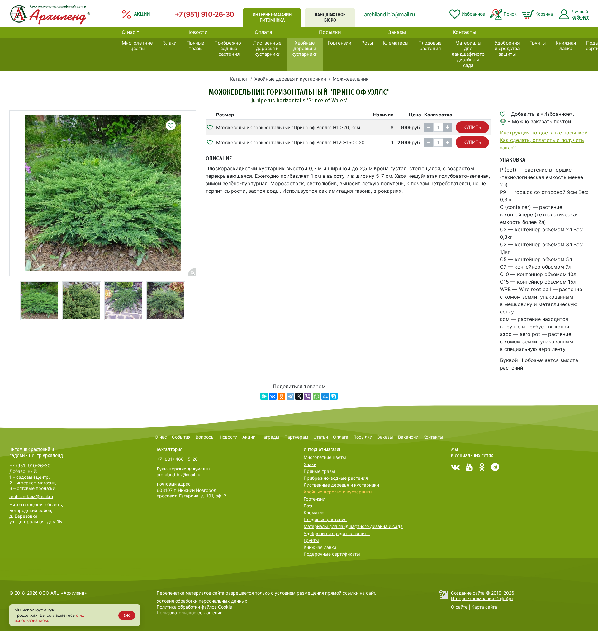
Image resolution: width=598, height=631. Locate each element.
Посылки (330, 32)
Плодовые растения (430, 45)
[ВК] (455, 467)
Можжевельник (350, 79)
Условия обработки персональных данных (202, 601)
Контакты (464, 32)
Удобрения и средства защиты (507, 48)
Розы (367, 43)
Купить (472, 127)
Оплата (263, 32)
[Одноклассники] (281, 396)
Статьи (320, 437)
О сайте (459, 607)
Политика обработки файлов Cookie (194, 607)
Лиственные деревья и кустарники (267, 48)
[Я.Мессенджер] (264, 396)
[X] (299, 396)
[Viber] (307, 396)
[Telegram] (290, 396)
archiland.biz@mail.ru (389, 14)
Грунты (537, 43)
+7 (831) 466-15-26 (177, 459)
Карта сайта (484, 607)
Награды (269, 437)
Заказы (397, 32)
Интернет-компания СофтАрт (482, 598)
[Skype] (334, 396)
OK (127, 615)
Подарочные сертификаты (332, 554)
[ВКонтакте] (273, 396)
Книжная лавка (566, 45)
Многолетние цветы (137, 45)
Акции (248, 437)
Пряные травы (195, 45)
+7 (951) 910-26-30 (204, 14)
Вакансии (408, 437)
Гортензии (339, 43)
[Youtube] (469, 467)
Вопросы (205, 437)
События (181, 437)
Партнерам (296, 437)
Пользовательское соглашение (189, 612)
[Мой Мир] (325, 396)
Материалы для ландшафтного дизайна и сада (468, 54)
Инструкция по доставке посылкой (544, 132)
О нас (128, 32)
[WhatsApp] (316, 396)
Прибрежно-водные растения (228, 48)
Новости (197, 32)
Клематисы (395, 43)
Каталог (239, 79)
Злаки (170, 43)
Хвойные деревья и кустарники (305, 48)
